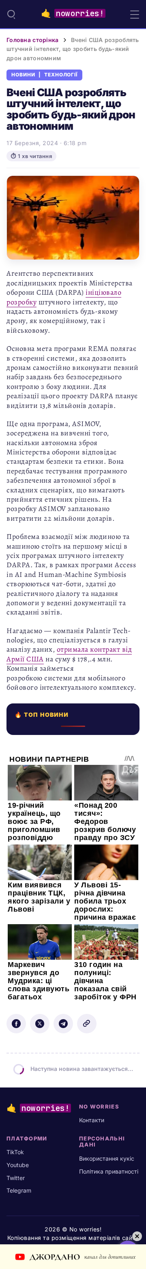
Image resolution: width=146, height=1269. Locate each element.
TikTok (15, 1152)
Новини (23, 75)
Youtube (17, 1164)
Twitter (15, 1177)
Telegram (18, 1190)
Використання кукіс (106, 1158)
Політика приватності (108, 1171)
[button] (11, 14)
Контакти (91, 1120)
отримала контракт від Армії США (69, 653)
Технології (61, 75)
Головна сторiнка (32, 39)
